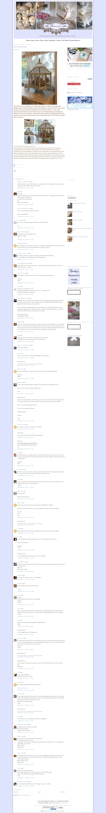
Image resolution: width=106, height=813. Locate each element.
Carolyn (19, 595)
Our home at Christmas (77, 211)
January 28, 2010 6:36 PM (25, 204)
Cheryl (18, 479)
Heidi (18, 191)
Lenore (19, 286)
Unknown (19, 502)
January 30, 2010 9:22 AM (25, 705)
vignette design (20, 243)
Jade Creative (20, 638)
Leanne (19, 353)
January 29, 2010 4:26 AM (25, 420)
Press (41, 40)
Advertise (52, 40)
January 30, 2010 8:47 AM (25, 690)
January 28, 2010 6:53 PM (25, 239)
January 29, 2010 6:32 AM (25, 475)
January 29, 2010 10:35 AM (25, 558)
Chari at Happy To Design (23, 298)
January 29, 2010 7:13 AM (25, 487)
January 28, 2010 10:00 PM (25, 341)
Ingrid (18, 335)
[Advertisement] (79, 122)
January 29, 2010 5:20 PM (25, 634)
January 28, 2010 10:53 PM (25, 365)
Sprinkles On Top (61, 803)
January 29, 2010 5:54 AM (25, 449)
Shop (32, 40)
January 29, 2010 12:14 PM (25, 579)
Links (46, 40)
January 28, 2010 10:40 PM (25, 358)
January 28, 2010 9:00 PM (25, 318)
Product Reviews (74, 40)
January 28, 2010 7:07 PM (25, 259)
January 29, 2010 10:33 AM (25, 550)
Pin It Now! (16, 49)
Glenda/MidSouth (21, 562)
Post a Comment (17, 789)
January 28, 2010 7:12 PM (25, 269)
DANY (18, 672)
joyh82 (19, 528)
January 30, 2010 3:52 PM (25, 732)
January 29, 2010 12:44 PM (25, 591)
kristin (18, 620)
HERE (18, 391)
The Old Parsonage (21, 273)
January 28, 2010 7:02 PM (25, 249)
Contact (58, 40)
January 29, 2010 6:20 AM (25, 465)
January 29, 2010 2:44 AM (25, 393)
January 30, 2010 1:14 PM (25, 712)
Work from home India (22, 688)
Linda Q (19, 768)
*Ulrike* (19, 694)
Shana (18, 452)
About (37, 40)
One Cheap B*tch (21, 424)
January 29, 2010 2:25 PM (25, 604)
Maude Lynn (20, 491)
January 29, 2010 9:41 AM (25, 533)
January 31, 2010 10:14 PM (25, 777)
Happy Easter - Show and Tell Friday (80, 236)
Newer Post (16, 792)
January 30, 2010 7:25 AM (25, 668)
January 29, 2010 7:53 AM (25, 499)
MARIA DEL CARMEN (22, 724)
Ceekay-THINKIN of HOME (23, 263)
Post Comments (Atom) (25, 795)
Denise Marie (20, 469)
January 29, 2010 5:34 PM (25, 649)
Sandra (18, 716)
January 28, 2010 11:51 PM (25, 378)
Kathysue (19, 321)
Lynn (18, 536)
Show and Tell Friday (20, 47)
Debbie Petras (20, 369)
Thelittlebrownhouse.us (22, 253)
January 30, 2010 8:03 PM (25, 764)
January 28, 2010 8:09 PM (25, 294)
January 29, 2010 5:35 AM (25, 437)
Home (28, 40)
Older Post (62, 792)
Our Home (65, 40)
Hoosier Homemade (21, 231)
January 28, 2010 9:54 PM (25, 331)
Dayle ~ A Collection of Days (23, 345)
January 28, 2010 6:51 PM (25, 228)
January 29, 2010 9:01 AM (25, 525)
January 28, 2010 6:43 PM (25, 216)
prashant (19, 682)
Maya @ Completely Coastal (23, 208)
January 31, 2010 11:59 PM (25, 786)
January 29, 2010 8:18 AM (25, 517)
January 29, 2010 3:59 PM (25, 626)
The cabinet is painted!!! (77, 220)
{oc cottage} (20, 220)
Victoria (19, 608)
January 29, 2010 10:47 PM (25, 657)
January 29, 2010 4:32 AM (25, 429)
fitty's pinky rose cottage (22, 781)
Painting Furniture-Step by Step (79, 203)
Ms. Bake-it (20, 583)
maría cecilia (20, 736)
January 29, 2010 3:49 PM (25, 616)
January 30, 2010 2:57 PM (25, 720)
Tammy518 (19, 575)
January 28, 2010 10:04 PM (25, 349)
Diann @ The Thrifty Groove (23, 181)
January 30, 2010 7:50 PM (25, 749)
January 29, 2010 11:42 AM (25, 571)
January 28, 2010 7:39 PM (25, 282)
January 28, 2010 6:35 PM (25, 188)
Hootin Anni (20, 382)
